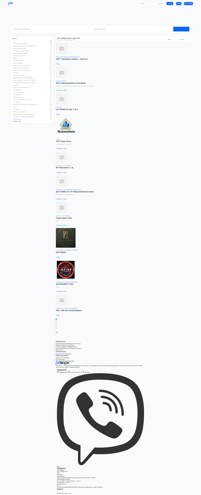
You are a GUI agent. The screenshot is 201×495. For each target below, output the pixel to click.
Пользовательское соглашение (65, 345)
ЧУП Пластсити (63, 141)
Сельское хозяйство (18, 92)
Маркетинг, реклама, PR (19, 75)
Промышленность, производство (21, 87)
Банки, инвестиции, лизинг (19, 48)
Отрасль (14, 38)
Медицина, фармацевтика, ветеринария (22, 77)
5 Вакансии (59, 90)
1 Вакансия (59, 148)
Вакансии (95, 3)
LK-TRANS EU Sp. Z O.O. (67, 109)
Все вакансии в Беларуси (63, 354)
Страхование (16, 102)
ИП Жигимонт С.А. (65, 168)
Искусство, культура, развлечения (21, 65)
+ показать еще (16, 121)
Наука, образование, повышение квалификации (24, 80)
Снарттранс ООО (64, 218)
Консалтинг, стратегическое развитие (22, 70)
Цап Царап (61, 252)
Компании (114, 3)
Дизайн (15, 58)
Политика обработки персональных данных (69, 348)
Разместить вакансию (62, 358)
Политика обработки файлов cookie (66, 347)
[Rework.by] (15, 3)
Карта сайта (59, 350)
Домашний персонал (18, 60)
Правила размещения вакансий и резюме (68, 343)
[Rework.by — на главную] (62, 363)
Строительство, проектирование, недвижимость (25, 104)
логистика (15, 72)
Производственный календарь (65, 361)
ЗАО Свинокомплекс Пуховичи (71, 83)
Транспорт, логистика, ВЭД (20, 111)
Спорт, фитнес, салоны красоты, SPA (22, 99)
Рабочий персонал (17, 89)
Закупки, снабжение (18, 63)
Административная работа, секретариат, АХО (24, 46)
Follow (58, 64)
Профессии (104, 3)
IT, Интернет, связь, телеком (20, 43)
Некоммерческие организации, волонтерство (24, 82)
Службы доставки (17, 94)
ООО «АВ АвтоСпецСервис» (69, 310)
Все (14, 41)
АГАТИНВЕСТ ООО (64, 284)
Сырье (14, 106)
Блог (122, 3)
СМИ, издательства (18, 97)
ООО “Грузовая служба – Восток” (72, 59)
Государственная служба (19, 55)
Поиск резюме (60, 359)
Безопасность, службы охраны (20, 50)
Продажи (15, 85)
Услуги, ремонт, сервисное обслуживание (23, 116)
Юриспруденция (17, 119)
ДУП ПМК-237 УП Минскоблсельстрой (75, 192)
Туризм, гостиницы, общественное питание (23, 114)
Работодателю (132, 3)
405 (57, 332)
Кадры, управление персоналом (21, 67)
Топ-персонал (16, 109)
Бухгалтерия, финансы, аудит (20, 53)
